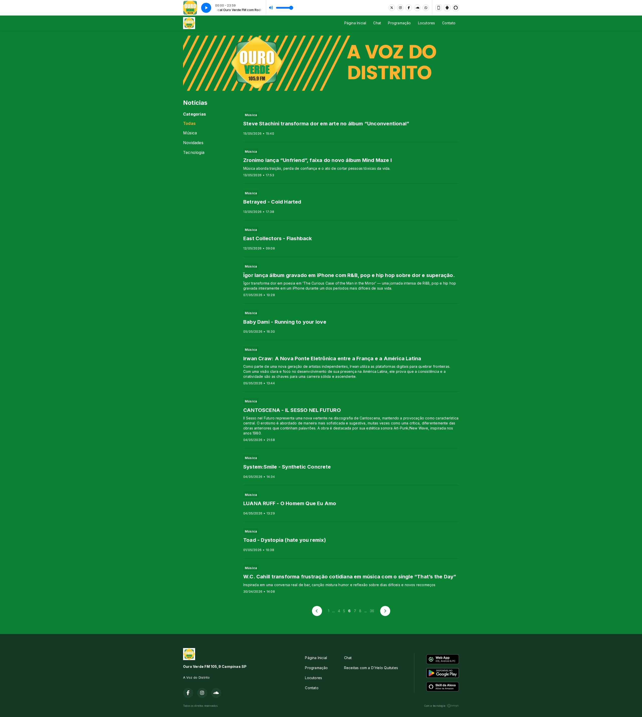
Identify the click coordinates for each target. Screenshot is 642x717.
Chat (377, 23)
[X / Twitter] (391, 8)
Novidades (193, 142)
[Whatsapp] (426, 8)
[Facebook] (409, 8)
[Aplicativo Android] (447, 8)
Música (190, 133)
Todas (189, 123)
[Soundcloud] (417, 8)
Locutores (426, 23)
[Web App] (438, 8)
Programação (399, 23)
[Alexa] (455, 8)
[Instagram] (400, 8)
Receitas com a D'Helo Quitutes (371, 668)
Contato (448, 23)
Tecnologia (193, 152)
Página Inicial (355, 23)
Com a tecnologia (434, 705)
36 (372, 611)
